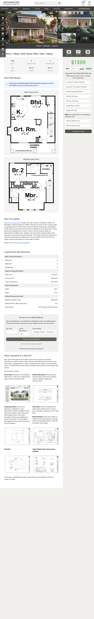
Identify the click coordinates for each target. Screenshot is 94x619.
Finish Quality (36, 328)
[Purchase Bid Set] (88, 52)
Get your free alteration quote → (28, 85)
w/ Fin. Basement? (23, 330)
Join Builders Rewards (84, 8)
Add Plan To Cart (78, 131)
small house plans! (24, 243)
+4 (85, 38)
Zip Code (9, 328)
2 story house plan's (13, 223)
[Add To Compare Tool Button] (78, 52)
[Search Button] (59, 3)
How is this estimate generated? (31, 344)
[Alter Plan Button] (69, 52)
